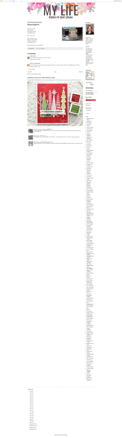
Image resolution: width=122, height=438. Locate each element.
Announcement (89, 128)
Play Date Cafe (89, 299)
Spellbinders (89, 323)
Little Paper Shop (90, 247)
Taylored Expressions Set (89, 356)
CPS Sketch (89, 168)
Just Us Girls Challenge (89, 233)
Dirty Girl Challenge (88, 185)
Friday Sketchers (90, 199)
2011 (31, 415)
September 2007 (32, 429)
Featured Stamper (90, 190)
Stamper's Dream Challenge (90, 334)
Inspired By (89, 219)
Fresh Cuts (89, 197)
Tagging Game (89, 351)
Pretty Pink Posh (90, 301)
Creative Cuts (89, 175)
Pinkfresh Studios (90, 298)
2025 (31, 391)
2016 (31, 407)
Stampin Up (89, 336)
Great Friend (89, 203)
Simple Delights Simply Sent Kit (90, 316)
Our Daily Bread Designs (90, 289)
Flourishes (88, 196)
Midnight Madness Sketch (90, 266)
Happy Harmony (90, 206)
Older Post (81, 71)
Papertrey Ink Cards (89, 292)
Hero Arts (88, 207)
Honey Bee (89, 210)
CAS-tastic (89, 143)
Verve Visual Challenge (89, 375)
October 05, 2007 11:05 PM (35, 59)
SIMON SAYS (89, 314)
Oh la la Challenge (90, 285)
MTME (88, 274)
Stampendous (89, 331)
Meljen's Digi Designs (89, 259)
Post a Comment (32, 69)
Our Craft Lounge (90, 287)
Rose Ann (32, 56)
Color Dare (89, 157)
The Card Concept (90, 358)
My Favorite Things (89, 276)
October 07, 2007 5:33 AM (35, 66)
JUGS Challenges (90, 224)
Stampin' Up (89, 345)
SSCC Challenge (90, 327)
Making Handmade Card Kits (90, 256)
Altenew (88, 125)
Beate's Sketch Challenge (89, 138)
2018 (31, 403)
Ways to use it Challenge (89, 379)
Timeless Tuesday (90, 366)
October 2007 (32, 427)
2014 (31, 410)
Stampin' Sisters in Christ (90, 344)
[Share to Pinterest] (43, 48)
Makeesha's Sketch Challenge (90, 254)
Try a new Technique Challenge (88, 371)
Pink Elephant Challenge (89, 296)
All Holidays (89, 124)
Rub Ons (88, 309)
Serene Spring (89, 311)
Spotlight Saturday (90, 325)
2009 (31, 419)
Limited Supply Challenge (89, 245)
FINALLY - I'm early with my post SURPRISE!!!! (43, 129)
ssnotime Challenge (88, 329)
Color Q (88, 161)
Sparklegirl (89, 110)
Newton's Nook (89, 278)
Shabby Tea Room (90, 312)
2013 (31, 412)
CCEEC (88, 147)
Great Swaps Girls (90, 204)
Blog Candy (89, 141)
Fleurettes (88, 194)
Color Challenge (90, 153)
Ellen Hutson (89, 187)
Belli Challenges (90, 139)
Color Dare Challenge (89, 159)
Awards (88, 133)
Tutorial (88, 373)
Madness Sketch (90, 252)
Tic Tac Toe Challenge (89, 365)
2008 (31, 420)
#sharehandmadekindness (90, 119)
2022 (31, 396)
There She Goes (90, 362)
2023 (31, 394)
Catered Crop (89, 146)
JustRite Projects (90, 236)
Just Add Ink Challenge (89, 226)
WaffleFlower (89, 377)
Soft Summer (89, 319)
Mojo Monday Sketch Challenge (90, 268)
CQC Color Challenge (89, 170)
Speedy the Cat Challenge (89, 322)
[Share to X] (41, 48)
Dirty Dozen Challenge (89, 183)
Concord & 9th (89, 166)
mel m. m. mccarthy (34, 63)
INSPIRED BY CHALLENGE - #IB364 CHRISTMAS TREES (41, 77)
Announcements (90, 130)
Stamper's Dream (90, 332)
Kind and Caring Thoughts (90, 238)
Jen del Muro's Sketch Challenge (90, 222)
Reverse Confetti (90, 306)
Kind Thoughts (89, 240)
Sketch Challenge (90, 318)
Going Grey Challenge (89, 201)
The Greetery (89, 359)
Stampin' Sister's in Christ (90, 341)
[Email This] (39, 48)
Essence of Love (90, 188)
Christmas (88, 149)
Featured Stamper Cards (90, 192)
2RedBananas (89, 121)
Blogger (65, 434)
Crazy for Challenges (89, 173)
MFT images (89, 263)
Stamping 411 (89, 347)
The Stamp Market (90, 361)
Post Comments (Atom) (36, 74)
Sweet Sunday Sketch (89, 349)
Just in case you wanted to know (90, 228)
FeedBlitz (92, 94)
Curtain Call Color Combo (90, 178)
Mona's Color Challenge (89, 271)
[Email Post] (37, 48)
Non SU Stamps (90, 280)
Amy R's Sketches (90, 127)
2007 (31, 422)
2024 (31, 393)
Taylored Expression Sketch (90, 353)
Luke (88, 250)
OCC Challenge (89, 284)
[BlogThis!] (40, 48)
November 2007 (32, 425)
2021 (31, 398)
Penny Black (89, 294)
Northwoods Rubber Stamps (89, 282)
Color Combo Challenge (89, 155)
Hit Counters (88, 105)
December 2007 (32, 424)
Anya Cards (89, 131)
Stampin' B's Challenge (89, 338)
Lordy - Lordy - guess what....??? (40, 135)
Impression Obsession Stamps (90, 213)
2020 (31, 400)
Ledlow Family (89, 241)
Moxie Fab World (90, 273)
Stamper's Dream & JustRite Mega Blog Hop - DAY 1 (43, 142)
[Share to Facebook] (42, 48)
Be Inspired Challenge (89, 135)
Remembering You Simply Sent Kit (90, 304)
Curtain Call (89, 176)
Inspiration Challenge (89, 218)
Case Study (89, 144)
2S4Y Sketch (89, 122)
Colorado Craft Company (89, 165)
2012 (31, 413)
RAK (88, 302)
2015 (31, 408)
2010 (31, 417)
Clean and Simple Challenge (90, 151)
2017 (31, 405)
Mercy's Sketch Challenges (89, 262)
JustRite (88, 234)
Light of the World (90, 243)
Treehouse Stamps (90, 368)
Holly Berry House (90, 209)
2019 (31, 401)
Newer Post (30, 71)
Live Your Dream (90, 248)
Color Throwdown (90, 162)
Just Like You (89, 230)
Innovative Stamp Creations (90, 215)
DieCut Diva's (89, 180)
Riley (88, 308)
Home (55, 71)
